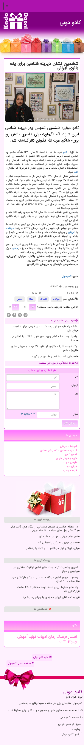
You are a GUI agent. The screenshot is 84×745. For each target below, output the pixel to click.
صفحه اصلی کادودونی (20, 663)
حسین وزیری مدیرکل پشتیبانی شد (58, 542)
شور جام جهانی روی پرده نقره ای (58, 536)
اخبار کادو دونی (41, 657)
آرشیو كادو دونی (71, 734)
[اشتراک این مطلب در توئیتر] (8, 315)
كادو (65, 152)
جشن (15, 248)
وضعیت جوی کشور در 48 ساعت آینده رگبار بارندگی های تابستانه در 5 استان (44, 579)
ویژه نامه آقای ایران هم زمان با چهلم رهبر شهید (50, 597)
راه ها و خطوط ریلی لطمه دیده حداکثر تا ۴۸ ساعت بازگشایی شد (47, 589)
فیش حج (72, 466)
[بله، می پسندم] (32, 307)
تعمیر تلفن (71, 454)
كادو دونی (70, 21)
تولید (31, 637)
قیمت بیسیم (70, 470)
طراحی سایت (70, 462)
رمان (51, 637)
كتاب (62, 641)
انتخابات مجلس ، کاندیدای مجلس (58, 450)
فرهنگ (10, 228)
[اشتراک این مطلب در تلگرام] (25, 315)
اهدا (76, 172)
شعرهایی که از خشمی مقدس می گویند (54, 356)
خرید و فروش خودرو (66, 458)
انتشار (72, 637)
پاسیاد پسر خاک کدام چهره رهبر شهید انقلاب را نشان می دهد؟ (44, 338)
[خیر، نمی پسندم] (15, 307)
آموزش (71, 232)
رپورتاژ (71, 641)
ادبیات (43, 299)
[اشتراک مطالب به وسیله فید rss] (19, 315)
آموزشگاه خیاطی (68, 446)
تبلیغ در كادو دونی (69, 724)
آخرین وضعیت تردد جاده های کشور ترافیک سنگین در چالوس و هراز (46, 569)
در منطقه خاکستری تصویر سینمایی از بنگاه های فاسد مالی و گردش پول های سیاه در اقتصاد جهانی (44, 528)
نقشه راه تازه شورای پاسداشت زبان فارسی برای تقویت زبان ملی (45, 328)
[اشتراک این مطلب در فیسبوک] (14, 315)
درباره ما (76, 729)
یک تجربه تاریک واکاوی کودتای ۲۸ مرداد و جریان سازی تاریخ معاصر (44, 348)
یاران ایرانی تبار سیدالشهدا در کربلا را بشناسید (51, 548)
